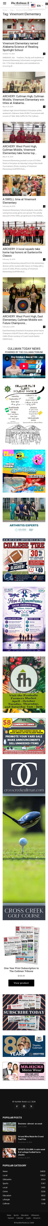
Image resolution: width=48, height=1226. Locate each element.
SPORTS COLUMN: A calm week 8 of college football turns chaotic (31, 1152)
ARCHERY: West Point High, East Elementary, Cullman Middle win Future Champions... (23, 320)
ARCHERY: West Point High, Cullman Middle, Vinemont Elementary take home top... (20, 150)
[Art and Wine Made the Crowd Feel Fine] (9, 1139)
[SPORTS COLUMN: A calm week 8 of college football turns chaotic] (9, 1153)
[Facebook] (16, 1106)
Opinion (11, 1218)
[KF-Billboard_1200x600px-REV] (24, 1046)
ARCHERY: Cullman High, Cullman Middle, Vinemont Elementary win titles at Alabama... (23, 100)
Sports (16, 1215)
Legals (28, 1218)
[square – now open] (24, 471)
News (9, 1215)
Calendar (19, 1218)
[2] (24, 515)
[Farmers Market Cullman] (24, 684)
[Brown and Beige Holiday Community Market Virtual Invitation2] (24, 414)
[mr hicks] (24, 1071)
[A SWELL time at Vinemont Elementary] (24, 185)
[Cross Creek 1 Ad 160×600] (24, 839)
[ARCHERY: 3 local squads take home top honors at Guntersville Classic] (24, 233)
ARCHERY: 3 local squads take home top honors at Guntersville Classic (22, 252)
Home (5, 10)
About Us (36, 1218)
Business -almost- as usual (30, 1124)
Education (6, 39)
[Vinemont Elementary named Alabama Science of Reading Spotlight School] (24, 29)
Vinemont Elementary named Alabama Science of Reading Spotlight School (20, 47)
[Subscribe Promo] (24, 1012)
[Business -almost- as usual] (9, 1127)
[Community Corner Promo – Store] (24, 735)
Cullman (6, 92)
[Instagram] (24, 1106)
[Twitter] (31, 1106)
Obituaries (35, 1215)
